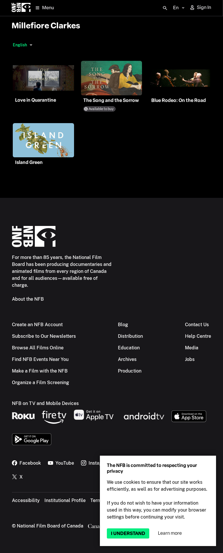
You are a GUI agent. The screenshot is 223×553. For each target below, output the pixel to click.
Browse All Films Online (38, 348)
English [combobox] (20, 45)
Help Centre (198, 336)
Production (129, 371)
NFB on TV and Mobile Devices (45, 403)
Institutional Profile (65, 500)
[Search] (164, 8)
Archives (127, 359)
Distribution (130, 336)
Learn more (170, 533)
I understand (128, 533)
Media (191, 348)
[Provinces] (31, 45)
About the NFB (28, 299)
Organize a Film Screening (40, 382)
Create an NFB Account (37, 324)
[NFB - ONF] (21, 8)
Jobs (190, 359)
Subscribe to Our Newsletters (44, 336)
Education (129, 348)
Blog (123, 324)
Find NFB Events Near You (40, 359)
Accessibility (26, 500)
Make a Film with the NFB (40, 371)
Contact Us (197, 324)
